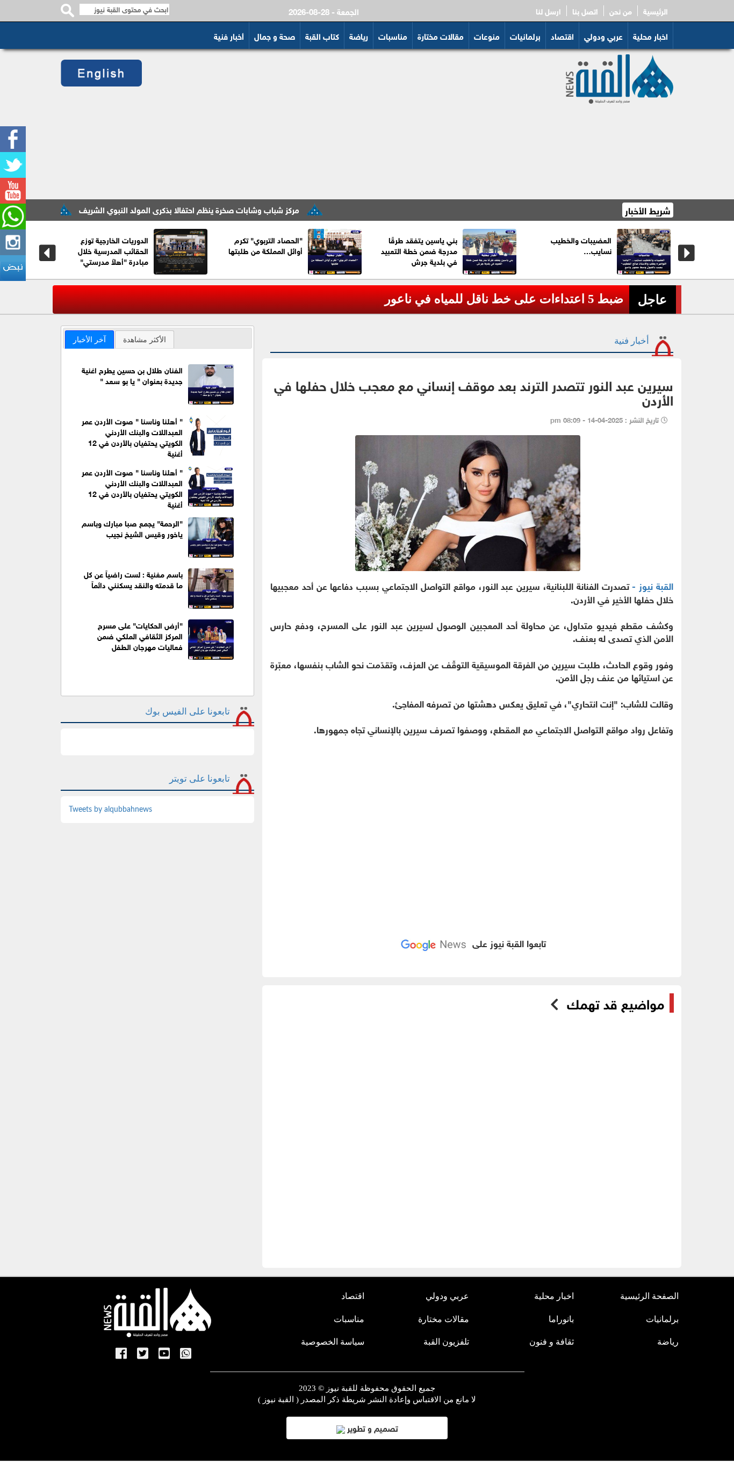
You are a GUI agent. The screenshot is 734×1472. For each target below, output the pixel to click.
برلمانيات (525, 35)
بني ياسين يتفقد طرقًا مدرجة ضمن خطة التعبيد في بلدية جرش (486, 250)
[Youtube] (13, 191)
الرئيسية (655, 10)
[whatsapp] (13, 216)
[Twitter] (13, 165)
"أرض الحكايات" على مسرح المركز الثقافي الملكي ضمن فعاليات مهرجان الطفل (140, 635)
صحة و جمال (274, 35)
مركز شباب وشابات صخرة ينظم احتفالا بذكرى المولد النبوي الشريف (223, 209)
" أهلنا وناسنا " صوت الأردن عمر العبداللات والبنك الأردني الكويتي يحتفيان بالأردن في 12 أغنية (132, 436)
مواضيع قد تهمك (615, 1003)
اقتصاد (562, 35)
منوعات (487, 35)
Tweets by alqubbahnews (110, 809)
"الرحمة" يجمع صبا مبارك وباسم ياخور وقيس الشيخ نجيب (132, 528)
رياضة (358, 35)
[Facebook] (13, 139)
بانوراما (561, 1319)
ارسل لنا (548, 10)
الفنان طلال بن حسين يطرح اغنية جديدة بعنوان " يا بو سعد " (132, 375)
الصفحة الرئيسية (649, 1296)
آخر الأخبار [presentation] (89, 339)
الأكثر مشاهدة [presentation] (144, 339)
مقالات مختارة (441, 35)
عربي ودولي (603, 35)
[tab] (89, 339)
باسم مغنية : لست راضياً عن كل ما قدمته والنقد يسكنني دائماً (133, 579)
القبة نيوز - (652, 585)
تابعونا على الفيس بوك (187, 711)
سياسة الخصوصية (332, 1341)
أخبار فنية (229, 35)
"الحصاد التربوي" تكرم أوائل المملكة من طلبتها (332, 245)
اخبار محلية (650, 35)
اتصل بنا (585, 10)
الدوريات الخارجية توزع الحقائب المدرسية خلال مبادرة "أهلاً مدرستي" (180, 250)
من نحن (620, 10)
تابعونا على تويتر (199, 778)
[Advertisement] (340, 124)
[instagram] (13, 242)
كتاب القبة (322, 35)
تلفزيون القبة (446, 1341)
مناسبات (392, 35)
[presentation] (47, 253)
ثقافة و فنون (551, 1341)
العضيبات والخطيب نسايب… (647, 245)
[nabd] (13, 268)
